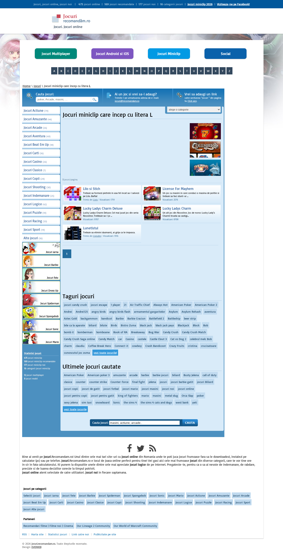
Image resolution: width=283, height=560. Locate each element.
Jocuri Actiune (36, 110)
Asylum (173, 311)
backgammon (89, 318)
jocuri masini (150, 388)
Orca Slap (187, 395)
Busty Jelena (191, 375)
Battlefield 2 (156, 318)
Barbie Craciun (136, 318)
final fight (138, 382)
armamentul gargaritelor (149, 311)
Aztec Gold (70, 318)
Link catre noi (80, 534)
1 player (115, 304)
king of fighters (128, 395)
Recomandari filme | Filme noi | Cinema (48, 525)
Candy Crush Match (194, 332)
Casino (130, 339)
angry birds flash (119, 311)
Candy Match (107, 339)
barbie (145, 375)
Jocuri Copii (34, 178)
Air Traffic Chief (140, 304)
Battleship (174, 318)
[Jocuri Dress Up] (41, 291)
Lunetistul (90, 228)
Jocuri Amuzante (38, 119)
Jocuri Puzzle (35, 212)
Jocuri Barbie (87, 495)
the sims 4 (130, 402)
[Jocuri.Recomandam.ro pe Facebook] (129, 450)
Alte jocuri (33, 238)
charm (68, 345)
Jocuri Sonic (157, 495)
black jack (146, 325)
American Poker (181, 304)
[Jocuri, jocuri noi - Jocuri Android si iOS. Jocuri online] (74, 22)
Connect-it (121, 345)
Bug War (154, 332)
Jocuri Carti (34, 153)
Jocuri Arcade (35, 127)
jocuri (163, 382)
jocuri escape (99, 304)
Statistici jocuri (57, 534)
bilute (103, 325)
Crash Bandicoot (155, 345)
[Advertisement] (172, 20)
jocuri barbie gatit (182, 382)
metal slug (171, 395)
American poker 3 (99, 375)
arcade (133, 375)
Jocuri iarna (51, 495)
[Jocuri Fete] (41, 279)
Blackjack (183, 325)
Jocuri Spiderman (109, 495)
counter (81, 382)
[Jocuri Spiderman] (41, 304)
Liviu (95, 199)
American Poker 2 (206, 304)
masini (157, 395)
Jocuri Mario (176, 495)
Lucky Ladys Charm (177, 208)
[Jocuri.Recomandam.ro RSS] (152, 450)
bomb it (69, 332)
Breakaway (138, 332)
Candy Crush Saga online (79, 339)
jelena (152, 382)
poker (200, 395)
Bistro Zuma (128, 325)
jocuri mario (130, 388)
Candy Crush (170, 332)
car (120, 339)
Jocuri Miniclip (168, 53)
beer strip (190, 318)
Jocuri (37, 86)
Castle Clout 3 (158, 339)
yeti (194, 402)
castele (142, 339)
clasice (68, 382)
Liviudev (97, 235)
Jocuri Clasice (35, 170)
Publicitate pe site (105, 534)
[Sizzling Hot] (205, 138)
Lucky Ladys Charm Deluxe (103, 208)
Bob (205, 325)
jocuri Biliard (205, 382)
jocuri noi (168, 388)
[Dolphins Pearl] (205, 174)
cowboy (137, 345)
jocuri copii (71, 388)
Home (27, 86)
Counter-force (119, 382)
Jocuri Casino (35, 161)
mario (145, 395)
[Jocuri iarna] (41, 253)
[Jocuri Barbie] (41, 266)
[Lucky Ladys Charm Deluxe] (70, 210)
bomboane (103, 332)
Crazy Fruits (176, 345)
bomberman (85, 332)
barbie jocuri (160, 375)
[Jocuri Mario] (41, 343)
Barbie (120, 318)
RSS (24, 534)
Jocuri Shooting (37, 187)
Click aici (192, 100)
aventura (210, 311)
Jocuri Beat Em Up (39, 144)
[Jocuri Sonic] (41, 330)
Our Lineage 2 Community (93, 525)
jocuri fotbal (111, 388)
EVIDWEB (36, 547)
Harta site (37, 534)
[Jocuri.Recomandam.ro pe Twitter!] (141, 450)
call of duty (209, 375)
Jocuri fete (68, 495)
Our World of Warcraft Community (135, 525)
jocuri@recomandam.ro (127, 100)
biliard (92, 325)
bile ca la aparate (74, 325)
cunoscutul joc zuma (77, 352)
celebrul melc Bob (201, 339)
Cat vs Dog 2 (178, 339)
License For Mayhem (178, 188)
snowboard (102, 402)
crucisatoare (208, 345)
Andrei (68, 311)
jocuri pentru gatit (102, 395)
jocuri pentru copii (75, 395)
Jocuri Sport (34, 229)
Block (196, 325)
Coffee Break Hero (99, 345)
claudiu (80, 345)
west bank (182, 402)
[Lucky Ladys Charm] (149, 210)
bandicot (106, 318)
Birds (114, 325)
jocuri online (186, 388)
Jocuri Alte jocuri (33, 509)
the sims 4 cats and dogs (156, 402)
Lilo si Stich (91, 188)
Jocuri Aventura (37, 136)
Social (225, 53)
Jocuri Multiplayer (56, 53)
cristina (192, 345)
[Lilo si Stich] (70, 190)
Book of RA (120, 332)
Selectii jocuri (31, 495)
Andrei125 (82, 311)
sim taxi (87, 402)
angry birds (99, 311)
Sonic (116, 402)
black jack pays (165, 325)
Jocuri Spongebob (135, 495)
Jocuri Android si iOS (112, 53)
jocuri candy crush (75, 304)
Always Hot (161, 304)
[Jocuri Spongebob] (41, 317)
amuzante (119, 375)
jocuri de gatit (91, 388)
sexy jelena (71, 402)
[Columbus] (205, 156)
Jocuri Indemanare (39, 195)
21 (125, 304)
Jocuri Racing (35, 221)
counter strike (98, 382)
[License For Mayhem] (149, 190)
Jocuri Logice (35, 204)
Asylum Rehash (191, 311)
